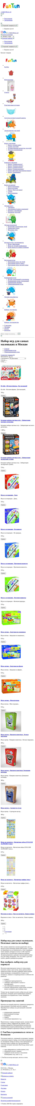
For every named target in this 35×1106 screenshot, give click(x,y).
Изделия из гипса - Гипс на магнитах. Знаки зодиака (17, 914)
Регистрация (8, 18)
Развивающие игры (10, 277)
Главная (6, 349)
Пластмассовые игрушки (12, 105)
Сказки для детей (13, 146)
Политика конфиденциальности (10, 1100)
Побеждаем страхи (13, 228)
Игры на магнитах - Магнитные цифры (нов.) (15, 879)
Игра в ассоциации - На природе (11, 529)
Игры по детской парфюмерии (17, 246)
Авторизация (8, 20)
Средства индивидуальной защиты (15, 118)
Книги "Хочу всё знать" (15, 190)
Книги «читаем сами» (14, 145)
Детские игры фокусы (11, 297)
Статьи (3, 1082)
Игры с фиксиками (14, 244)
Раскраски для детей (14, 212)
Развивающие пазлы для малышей (18, 281)
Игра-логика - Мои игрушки (10, 700)
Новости (3, 1079)
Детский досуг (8, 206)
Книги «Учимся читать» (15, 167)
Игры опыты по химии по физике (18, 247)
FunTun (6, 67)
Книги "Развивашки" (14, 172)
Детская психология (10, 225)
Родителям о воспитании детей (17, 226)
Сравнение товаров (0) (8, 355)
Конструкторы (8, 79)
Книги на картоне (9, 185)
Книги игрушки (13, 188)
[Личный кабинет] (1, 15)
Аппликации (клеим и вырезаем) (18, 209)
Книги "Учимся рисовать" (16, 169)
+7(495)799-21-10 (6, 12)
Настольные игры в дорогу (16, 263)
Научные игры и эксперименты (14, 242)
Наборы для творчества (11, 322)
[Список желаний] (1, 23)
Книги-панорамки (13, 186)
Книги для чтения (9, 143)
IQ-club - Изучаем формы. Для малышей (14, 386)
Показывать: (4, 356)
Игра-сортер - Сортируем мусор (11, 808)
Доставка (7, 327)
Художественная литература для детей (19, 148)
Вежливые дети (13, 230)
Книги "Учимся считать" (15, 166)
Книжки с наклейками (15, 210)
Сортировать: (5, 358)
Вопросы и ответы (8, 1076)
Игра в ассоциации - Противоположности (14, 563)
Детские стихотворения (15, 150)
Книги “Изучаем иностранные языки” (19, 170)
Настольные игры (9, 260)
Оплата (6, 328)
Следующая (7, 931)
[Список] (6, 360)
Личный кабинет (7, 1073)
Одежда (6, 92)
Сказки (10, 191)
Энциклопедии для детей (12, 130)
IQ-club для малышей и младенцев (18, 279)
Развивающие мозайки (15, 282)
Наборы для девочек (10, 309)
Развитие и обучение (10, 162)
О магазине (7, 325)
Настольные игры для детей (16, 262)
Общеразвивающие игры (15, 284)
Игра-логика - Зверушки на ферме (12, 666)
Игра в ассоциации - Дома (9, 495)
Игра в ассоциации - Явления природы (13, 598)
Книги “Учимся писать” (15, 164)
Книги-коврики (13, 193)
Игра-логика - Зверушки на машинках (13, 632)
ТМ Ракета (11, 207)
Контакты (7, 330)
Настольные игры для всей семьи (18, 265)
